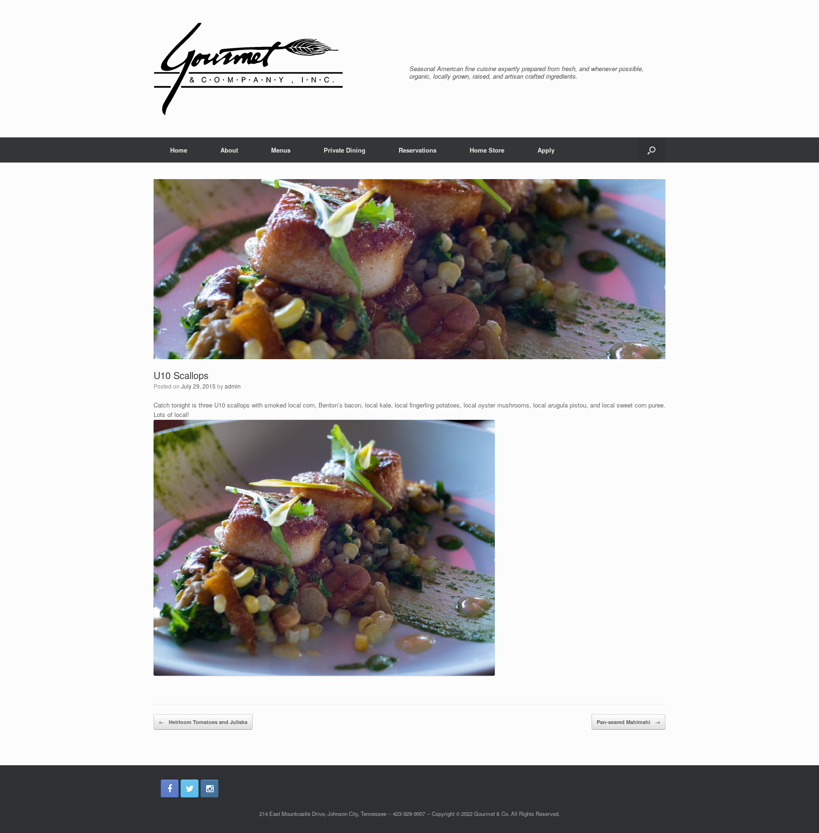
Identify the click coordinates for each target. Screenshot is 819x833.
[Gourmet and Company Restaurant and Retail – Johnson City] (248, 68)
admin (233, 386)
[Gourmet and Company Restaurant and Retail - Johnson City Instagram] (209, 788)
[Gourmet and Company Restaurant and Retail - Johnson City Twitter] (190, 788)
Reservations (418, 149)
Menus (281, 149)
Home (178, 149)
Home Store (487, 149)
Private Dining (344, 149)
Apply (546, 149)
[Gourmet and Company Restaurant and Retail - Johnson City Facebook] (170, 788)
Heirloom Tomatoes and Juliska (203, 721)
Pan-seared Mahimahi (628, 721)
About (229, 149)
